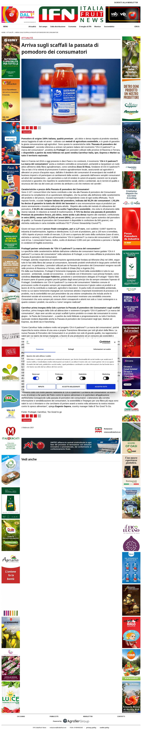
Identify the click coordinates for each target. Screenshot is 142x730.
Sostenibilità (109, 26)
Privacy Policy (91, 728)
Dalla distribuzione (57, 26)
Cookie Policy (104, 728)
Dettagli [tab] (71, 349)
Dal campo (43, 26)
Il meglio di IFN (85, 26)
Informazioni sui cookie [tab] (102, 349)
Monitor (97, 26)
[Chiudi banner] (114, 342)
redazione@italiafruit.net (112, 432)
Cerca (136, 26)
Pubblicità (54, 716)
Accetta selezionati (71, 387)
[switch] (59, 378)
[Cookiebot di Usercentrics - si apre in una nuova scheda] (101, 342)
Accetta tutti (101, 387)
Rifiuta (41, 387)
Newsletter (88, 716)
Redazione (108, 429)
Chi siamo (21, 716)
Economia (72, 26)
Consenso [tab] (40, 349)
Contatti (121, 716)
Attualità (32, 26)
